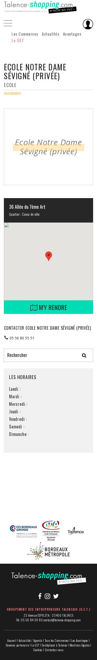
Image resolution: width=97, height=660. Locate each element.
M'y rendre (52, 307)
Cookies (37, 650)
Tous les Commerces (57, 640)
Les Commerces (25, 34)
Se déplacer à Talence (54, 645)
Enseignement (12, 93)
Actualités (50, 34)
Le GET (18, 40)
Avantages (72, 34)
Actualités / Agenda (30, 640)
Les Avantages (79, 640)
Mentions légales (80, 645)
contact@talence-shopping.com (62, 620)
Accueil (11, 640)
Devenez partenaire (17, 645)
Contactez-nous (54, 650)
